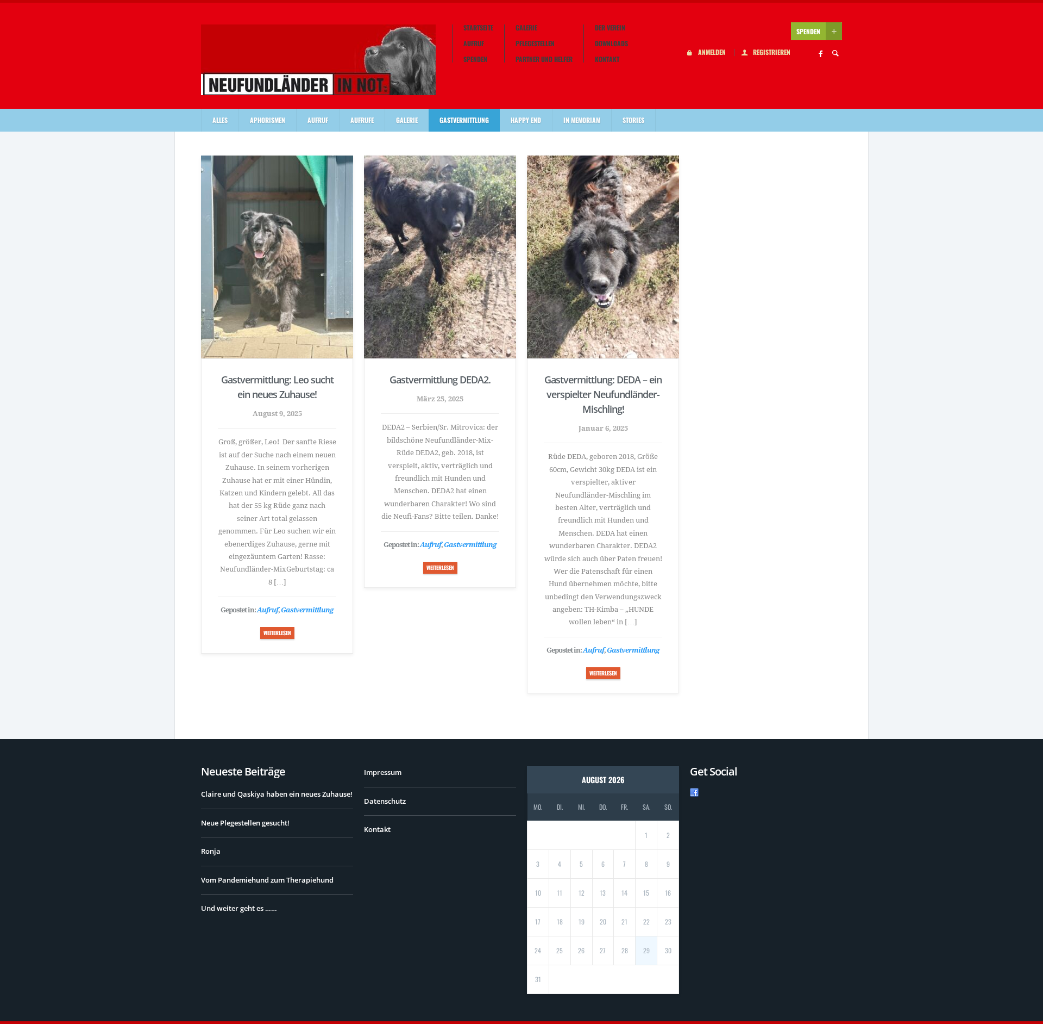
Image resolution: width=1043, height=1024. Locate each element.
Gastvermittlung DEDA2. (440, 379)
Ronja (211, 851)
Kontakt (607, 59)
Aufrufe (362, 120)
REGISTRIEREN (771, 52)
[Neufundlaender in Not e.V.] (318, 59)
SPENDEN (808, 31)
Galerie (526, 27)
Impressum (382, 772)
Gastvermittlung (464, 120)
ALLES (220, 120)
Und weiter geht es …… (239, 908)
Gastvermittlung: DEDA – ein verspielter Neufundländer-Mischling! (603, 394)
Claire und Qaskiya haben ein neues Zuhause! (277, 794)
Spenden (475, 59)
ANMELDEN (712, 52)
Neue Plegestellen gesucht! (245, 823)
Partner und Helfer (544, 59)
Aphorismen (267, 120)
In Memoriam (581, 120)
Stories (633, 120)
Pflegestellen (535, 43)
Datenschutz (385, 801)
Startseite (478, 27)
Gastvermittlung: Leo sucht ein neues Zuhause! (277, 387)
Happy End (526, 120)
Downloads (611, 43)
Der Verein (610, 27)
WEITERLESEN (277, 633)
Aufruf (473, 43)
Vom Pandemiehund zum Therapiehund (267, 880)
